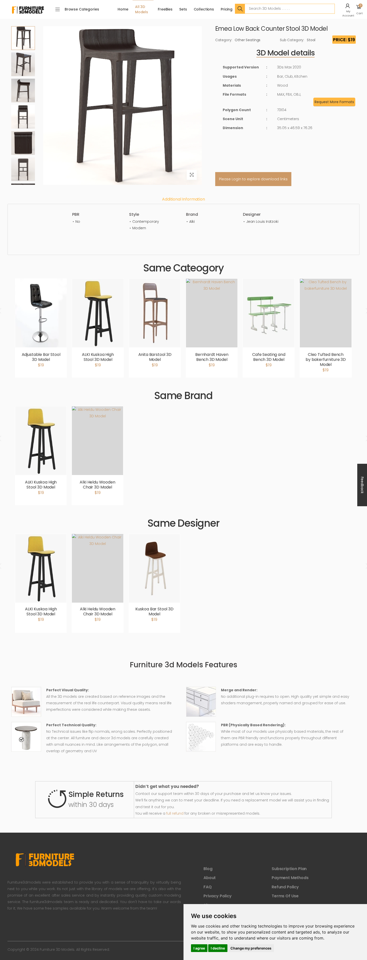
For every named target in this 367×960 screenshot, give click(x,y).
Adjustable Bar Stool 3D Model (41, 357)
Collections (204, 9)
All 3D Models (141, 9)
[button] (349, 9)
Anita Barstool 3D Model (155, 357)
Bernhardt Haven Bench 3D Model (211, 357)
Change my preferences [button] (250, 948)
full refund (175, 813)
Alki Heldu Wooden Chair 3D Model (97, 484)
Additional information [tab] (183, 199)
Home (123, 9)
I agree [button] (199, 948)
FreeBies (165, 9)
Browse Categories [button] (82, 9)
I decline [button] (218, 948)
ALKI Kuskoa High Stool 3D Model (98, 357)
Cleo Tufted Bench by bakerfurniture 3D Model (326, 359)
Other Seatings (247, 39)
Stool (311, 39)
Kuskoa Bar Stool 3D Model (154, 611)
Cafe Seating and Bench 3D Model (268, 357)
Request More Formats (334, 101)
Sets (183, 9)
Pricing (226, 9)
